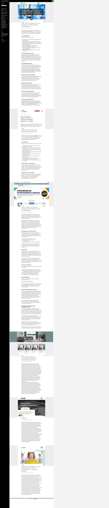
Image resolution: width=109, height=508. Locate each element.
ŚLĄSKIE (2, 36)
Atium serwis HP (3, 23)
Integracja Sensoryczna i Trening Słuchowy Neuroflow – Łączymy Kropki (31, 469)
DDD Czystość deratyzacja (4, 15)
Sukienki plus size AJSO (4, 8)
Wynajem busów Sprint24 (4, 24)
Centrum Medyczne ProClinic (4, 12)
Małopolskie (4, 34)
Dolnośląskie (2, 32)
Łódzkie (5, 35)
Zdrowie (22, 128)
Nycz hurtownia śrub (3, 21)
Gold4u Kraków (3, 17)
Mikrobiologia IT (3, 20)
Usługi (22, 205)
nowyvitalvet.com (24, 178)
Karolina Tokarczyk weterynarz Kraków (29, 130)
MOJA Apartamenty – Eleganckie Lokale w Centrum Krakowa (29, 358)
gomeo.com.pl (31, 269)
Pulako (24, 418)
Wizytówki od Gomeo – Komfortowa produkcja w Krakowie (30, 208)
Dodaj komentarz (29, 361)
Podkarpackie (2, 35)
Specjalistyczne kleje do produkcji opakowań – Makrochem (30, 24)
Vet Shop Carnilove (3, 25)
